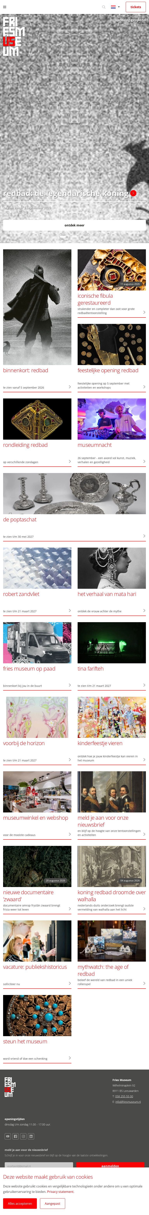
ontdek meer (74, 225)
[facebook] (15, 1136)
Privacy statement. (60, 1192)
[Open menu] (4, 7)
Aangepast (52, 1203)
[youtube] (8, 1136)
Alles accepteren (20, 1203)
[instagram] (23, 1136)
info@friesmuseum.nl (128, 1102)
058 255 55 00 (124, 1096)
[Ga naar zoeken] (104, 7)
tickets (136, 7)
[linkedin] (31, 1136)
